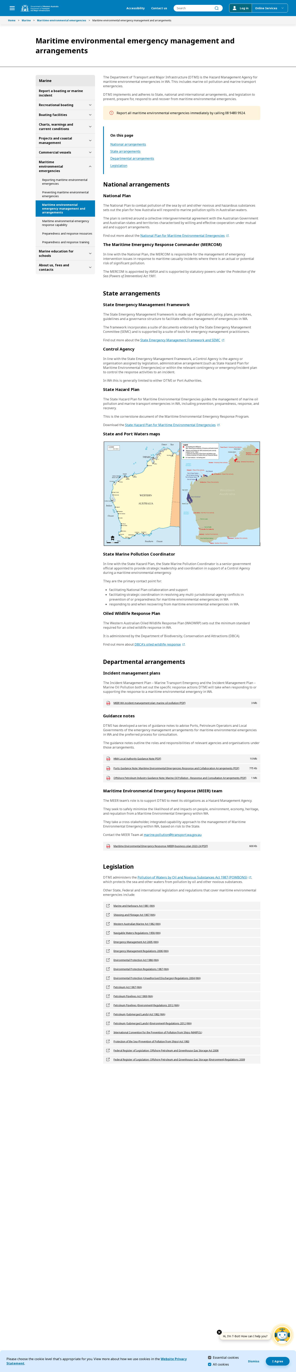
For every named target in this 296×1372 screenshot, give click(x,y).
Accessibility (135, 8)
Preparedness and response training (65, 242)
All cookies (221, 1364)
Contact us (159, 8)
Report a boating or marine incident (61, 93)
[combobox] (198, 8)
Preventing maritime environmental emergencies (65, 194)
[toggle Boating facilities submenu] (90, 115)
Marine (26, 20)
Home (12, 20)
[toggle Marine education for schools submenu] (90, 253)
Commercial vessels (55, 152)
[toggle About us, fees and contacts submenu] (90, 267)
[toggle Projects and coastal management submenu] (90, 140)
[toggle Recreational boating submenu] (90, 105)
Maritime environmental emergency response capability (65, 223)
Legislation (118, 166)
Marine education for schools (56, 253)
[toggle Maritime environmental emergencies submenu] (90, 166)
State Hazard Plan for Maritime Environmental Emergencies (170, 425)
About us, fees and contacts (54, 267)
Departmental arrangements (132, 158)
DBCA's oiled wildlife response (158, 644)
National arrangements (128, 144)
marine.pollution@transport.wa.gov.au (173, 835)
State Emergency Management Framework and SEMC (180, 340)
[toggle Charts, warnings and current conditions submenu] (90, 126)
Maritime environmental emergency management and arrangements (63, 208)
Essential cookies (226, 1357)
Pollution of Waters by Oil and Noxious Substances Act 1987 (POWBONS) (192, 877)
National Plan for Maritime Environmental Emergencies (182, 235)
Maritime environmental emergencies (61, 20)
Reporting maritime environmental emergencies (64, 182)
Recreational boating (56, 105)
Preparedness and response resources (67, 233)
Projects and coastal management (55, 140)
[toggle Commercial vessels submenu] (90, 152)
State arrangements (125, 151)
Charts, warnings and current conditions (56, 126)
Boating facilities (53, 115)
